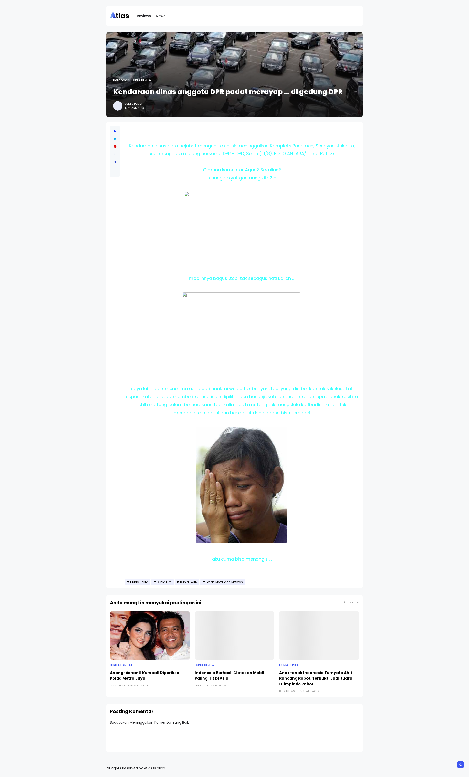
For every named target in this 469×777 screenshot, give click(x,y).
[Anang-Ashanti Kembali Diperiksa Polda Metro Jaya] (150, 635)
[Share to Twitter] (115, 138)
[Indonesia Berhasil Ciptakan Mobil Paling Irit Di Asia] (235, 635)
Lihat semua (351, 602)
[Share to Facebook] (115, 131)
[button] (115, 171)
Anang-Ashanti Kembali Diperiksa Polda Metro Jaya (144, 675)
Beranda (120, 80)
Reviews (144, 15)
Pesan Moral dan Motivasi (225, 582)
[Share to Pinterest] (115, 146)
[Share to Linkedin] (115, 154)
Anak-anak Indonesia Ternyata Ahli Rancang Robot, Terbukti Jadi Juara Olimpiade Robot (315, 678)
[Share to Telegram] (115, 162)
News (160, 15)
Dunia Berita (141, 80)
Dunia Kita (164, 582)
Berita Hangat (121, 665)
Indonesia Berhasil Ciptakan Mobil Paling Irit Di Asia (229, 675)
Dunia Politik (188, 582)
